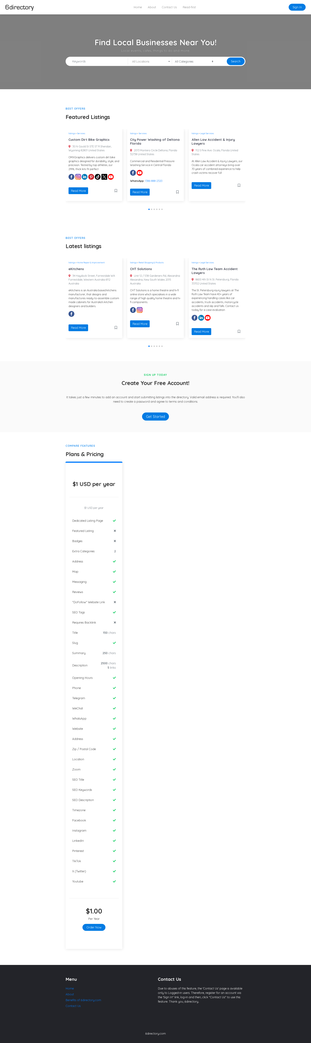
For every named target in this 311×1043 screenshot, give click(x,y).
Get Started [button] (155, 416)
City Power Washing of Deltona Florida (155, 141)
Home (138, 7)
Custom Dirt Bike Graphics (89, 140)
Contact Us (169, 7)
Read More (78, 191)
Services (81, 133)
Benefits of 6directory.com (83, 1000)
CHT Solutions (141, 269)
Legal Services (207, 133)
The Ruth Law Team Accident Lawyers (215, 271)
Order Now (94, 927)
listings (72, 133)
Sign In (297, 7)
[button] (149, 209)
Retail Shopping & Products (151, 262)
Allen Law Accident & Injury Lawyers (213, 141)
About (152, 7)
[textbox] (150, 61)
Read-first (189, 7)
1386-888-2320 (153, 180)
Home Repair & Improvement (91, 262)
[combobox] (150, 61)
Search (235, 61)
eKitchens (76, 269)
